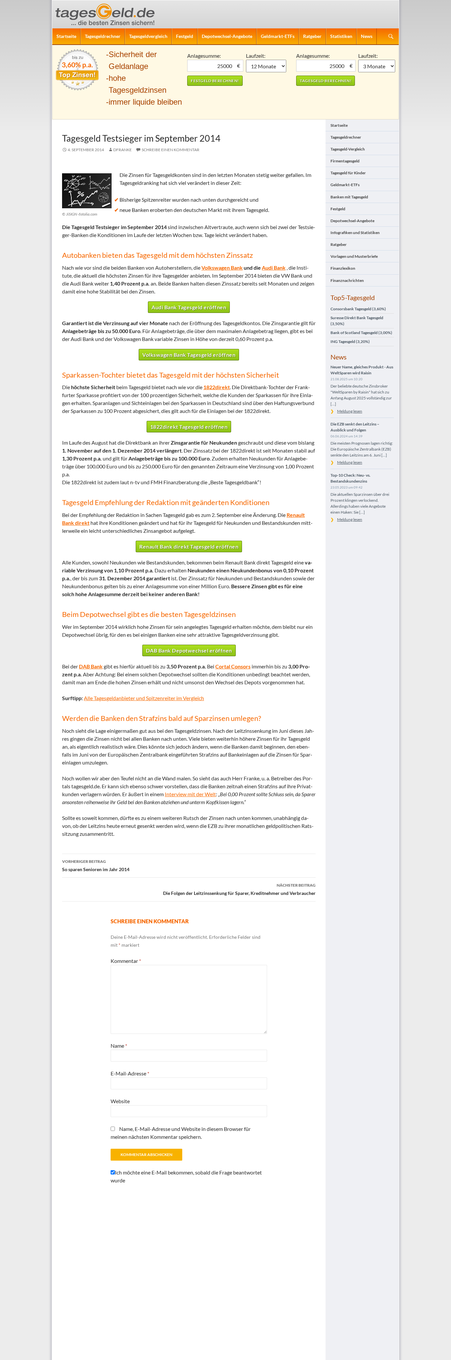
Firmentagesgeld (345, 160)
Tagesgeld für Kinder (348, 172)
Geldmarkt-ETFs (278, 36)
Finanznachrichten (347, 280)
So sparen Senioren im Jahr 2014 (95, 865)
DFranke (122, 149)
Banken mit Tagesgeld (349, 196)
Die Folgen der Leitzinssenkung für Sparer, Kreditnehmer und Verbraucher (239, 889)
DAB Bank (91, 666)
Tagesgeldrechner (103, 36)
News (366, 36)
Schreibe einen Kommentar (170, 149)
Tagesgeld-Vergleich (347, 149)
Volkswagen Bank (222, 267)
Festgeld (184, 36)
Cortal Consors (233, 666)
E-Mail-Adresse (130, 1073)
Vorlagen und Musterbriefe (354, 256)
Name (119, 1045)
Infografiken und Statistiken (355, 232)
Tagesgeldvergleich (148, 36)
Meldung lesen (349, 411)
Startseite (66, 36)
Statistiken (341, 36)
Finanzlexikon (342, 268)
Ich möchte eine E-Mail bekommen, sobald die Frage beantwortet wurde (186, 1176)
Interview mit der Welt (190, 794)
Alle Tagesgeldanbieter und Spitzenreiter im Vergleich (144, 698)
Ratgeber (312, 36)
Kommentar (126, 961)
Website (120, 1101)
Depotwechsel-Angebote (227, 36)
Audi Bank (274, 267)
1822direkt (216, 387)
